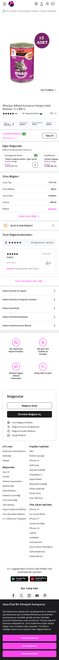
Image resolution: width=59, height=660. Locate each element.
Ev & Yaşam (11, 11)
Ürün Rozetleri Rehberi (14, 514)
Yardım (6, 476)
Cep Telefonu (36, 498)
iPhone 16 (34, 528)
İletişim (6, 460)
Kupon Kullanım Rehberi (14, 509)
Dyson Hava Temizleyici (41, 547)
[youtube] (37, 598)
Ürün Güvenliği (10, 500)
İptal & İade (8, 486)
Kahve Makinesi (37, 551)
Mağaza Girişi (29, 405)
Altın (32, 451)
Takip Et (49, 135)
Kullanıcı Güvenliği (11, 495)
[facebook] (13, 598)
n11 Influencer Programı (14, 518)
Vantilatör (34, 537)
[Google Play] (19, 579)
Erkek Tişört (35, 493)
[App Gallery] (38, 579)
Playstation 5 (36, 474)
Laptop (33, 533)
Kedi (43, 11)
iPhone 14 (34, 460)
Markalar (7, 456)
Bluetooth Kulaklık (38, 484)
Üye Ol (6, 472)
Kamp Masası (36, 556)
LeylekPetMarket (12, 133)
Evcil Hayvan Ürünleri (29, 11)
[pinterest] (45, 598)
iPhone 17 (34, 518)
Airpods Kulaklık (37, 470)
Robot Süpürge (37, 456)
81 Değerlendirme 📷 (32, 113)
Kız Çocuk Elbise (37, 514)
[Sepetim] (36, 4)
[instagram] (29, 598)
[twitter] (21, 598)
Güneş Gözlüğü (37, 523)
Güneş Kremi (36, 542)
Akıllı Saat (34, 465)
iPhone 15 (34, 509)
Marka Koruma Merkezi (14, 451)
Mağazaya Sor (11, 138)
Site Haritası (8, 505)
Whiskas (52, 208)
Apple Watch (36, 479)
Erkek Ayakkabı (37, 489)
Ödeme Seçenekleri (12, 481)
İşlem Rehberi (9, 490)
